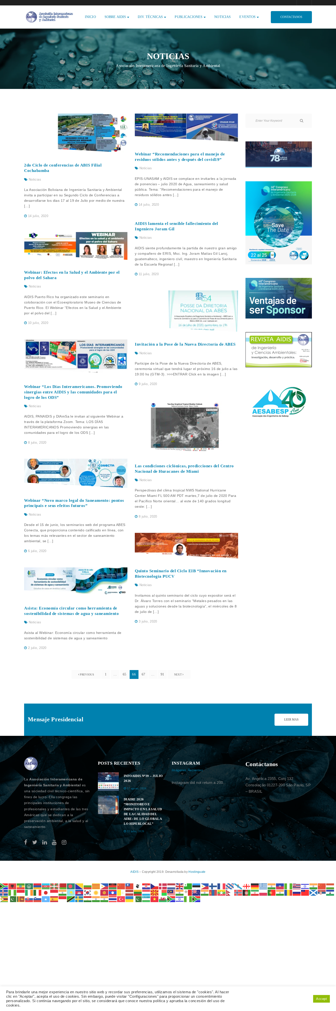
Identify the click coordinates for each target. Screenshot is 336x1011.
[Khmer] (79, 892)
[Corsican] (138, 886)
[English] (180, 886)
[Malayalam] (180, 892)
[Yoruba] (188, 899)
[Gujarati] (272, 886)
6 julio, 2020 (37, 551)
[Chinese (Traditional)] (129, 886)
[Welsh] (163, 899)
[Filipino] (205, 886)
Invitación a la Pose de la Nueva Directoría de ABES (185, 344)
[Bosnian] (79, 886)
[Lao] (113, 892)
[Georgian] (247, 886)
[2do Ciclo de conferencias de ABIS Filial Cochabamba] (75, 133)
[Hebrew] (305, 886)
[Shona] (4, 899)
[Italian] (37, 892)
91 (162, 674)
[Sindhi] (12, 899)
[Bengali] (71, 886)
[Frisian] (230, 886)
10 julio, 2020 (38, 323)
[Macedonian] (155, 892)
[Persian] (255, 892)
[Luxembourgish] (146, 892)
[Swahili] (71, 899)
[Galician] (238, 886)
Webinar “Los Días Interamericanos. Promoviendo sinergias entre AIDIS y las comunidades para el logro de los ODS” (73, 392)
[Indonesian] (21, 892)
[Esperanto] (188, 886)
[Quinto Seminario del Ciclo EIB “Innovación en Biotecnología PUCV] (186, 545)
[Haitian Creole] (280, 886)
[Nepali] (230, 892)
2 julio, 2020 (37, 648)
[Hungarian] (330, 886)
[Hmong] (322, 886)
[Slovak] (29, 899)
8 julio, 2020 (37, 442)
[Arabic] (29, 886)
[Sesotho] (330, 892)
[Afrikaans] (4, 886)
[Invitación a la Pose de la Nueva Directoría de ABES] (186, 311)
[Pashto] (247, 892)
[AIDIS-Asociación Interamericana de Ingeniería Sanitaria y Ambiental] (48, 17)
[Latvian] (129, 892)
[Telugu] (104, 899)
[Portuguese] (272, 892)
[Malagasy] (163, 892)
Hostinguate (196, 872)
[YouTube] (54, 842)
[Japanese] (46, 892)
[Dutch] (171, 886)
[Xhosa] (171, 899)
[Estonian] (196, 886)
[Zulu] (196, 899)
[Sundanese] (63, 899)
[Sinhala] (21, 899)
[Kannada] (63, 892)
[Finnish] (213, 886)
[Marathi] (205, 892)
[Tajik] (88, 899)
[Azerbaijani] (46, 886)
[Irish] (29, 892)
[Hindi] (313, 886)
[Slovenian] (37, 899)
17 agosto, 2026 (137, 788)
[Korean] (88, 892)
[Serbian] (322, 892)
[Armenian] (37, 886)
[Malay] (171, 892)
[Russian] (297, 892)
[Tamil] (96, 899)
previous (86, 674)
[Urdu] (138, 899)
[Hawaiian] (297, 886)
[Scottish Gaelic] (313, 892)
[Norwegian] (238, 892)
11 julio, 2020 (149, 274)
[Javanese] (54, 892)
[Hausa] (288, 886)
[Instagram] (64, 842)
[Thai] (113, 899)
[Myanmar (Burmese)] (221, 892)
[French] (221, 886)
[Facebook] (25, 842)
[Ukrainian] (129, 899)
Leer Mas (291, 719)
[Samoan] (305, 892)
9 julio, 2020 (148, 384)
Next (178, 674)
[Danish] (163, 886)
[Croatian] (146, 886)
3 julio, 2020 (148, 621)
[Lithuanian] (138, 892)
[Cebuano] (104, 886)
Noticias (35, 179)
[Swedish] (79, 899)
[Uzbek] (146, 899)
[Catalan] (96, 886)
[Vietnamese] (155, 899)
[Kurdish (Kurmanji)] (96, 892)
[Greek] (263, 886)
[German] (255, 886)
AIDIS (134, 872)
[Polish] (263, 892)
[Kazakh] (71, 892)
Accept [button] (321, 999)
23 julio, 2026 (135, 831)
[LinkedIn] (44, 842)
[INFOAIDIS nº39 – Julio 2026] (108, 781)
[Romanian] (288, 892)
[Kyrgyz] (104, 892)
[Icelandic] (4, 892)
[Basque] (54, 886)
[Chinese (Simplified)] (121, 886)
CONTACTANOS (291, 17)
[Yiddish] (180, 899)
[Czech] (155, 886)
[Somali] (46, 899)
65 (124, 674)
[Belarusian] (63, 886)
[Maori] (196, 892)
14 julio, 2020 (38, 216)
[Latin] (121, 892)
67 (143, 674)
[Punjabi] (280, 892)
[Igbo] (12, 892)
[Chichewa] (113, 886)
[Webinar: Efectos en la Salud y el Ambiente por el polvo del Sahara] (75, 246)
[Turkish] (121, 899)
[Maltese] (188, 892)
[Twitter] (34, 842)
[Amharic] (21, 886)
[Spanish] (54, 899)
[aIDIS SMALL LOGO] (31, 764)
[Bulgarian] (88, 886)
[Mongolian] (213, 892)
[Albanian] (12, 886)
